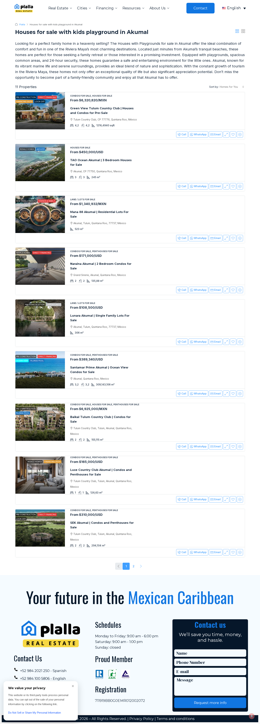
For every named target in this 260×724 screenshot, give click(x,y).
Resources (131, 8)
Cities (82, 8)
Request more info (210, 703)
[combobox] (232, 87)
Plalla (22, 24)
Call (183, 134)
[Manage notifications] (252, 716)
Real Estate (58, 8)
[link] (40, 110)
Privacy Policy (141, 719)
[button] (237, 31)
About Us (157, 8)
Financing (105, 8)
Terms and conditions (176, 719)
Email (217, 134)
